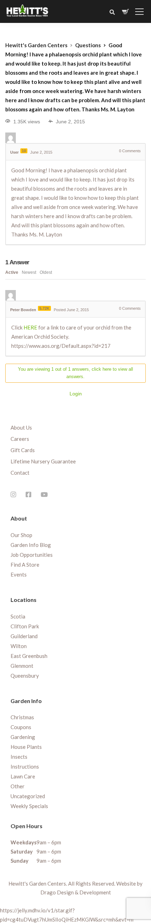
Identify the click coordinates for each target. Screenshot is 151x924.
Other (18, 786)
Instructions (25, 766)
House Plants (26, 747)
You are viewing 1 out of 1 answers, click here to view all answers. (75, 372)
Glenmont (22, 666)
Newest (29, 272)
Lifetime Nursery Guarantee (43, 461)
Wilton (19, 646)
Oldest (46, 272)
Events (19, 574)
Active (11, 272)
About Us (21, 427)
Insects (19, 756)
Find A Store (25, 564)
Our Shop (21, 535)
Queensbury (25, 675)
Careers (20, 439)
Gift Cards (23, 450)
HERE (31, 327)
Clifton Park (25, 626)
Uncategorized (28, 796)
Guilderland (24, 636)
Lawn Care (23, 776)
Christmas (22, 717)
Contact (20, 472)
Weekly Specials (29, 806)
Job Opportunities (32, 555)
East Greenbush (29, 656)
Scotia (18, 616)
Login (76, 393)
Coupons (21, 727)
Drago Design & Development (75, 892)
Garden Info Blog (31, 545)
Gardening (23, 737)
